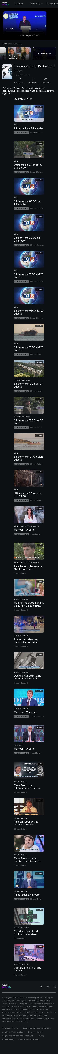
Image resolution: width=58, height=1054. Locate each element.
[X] (54, 986)
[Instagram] (48, 986)
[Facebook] (41, 986)
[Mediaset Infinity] (5, 4)
